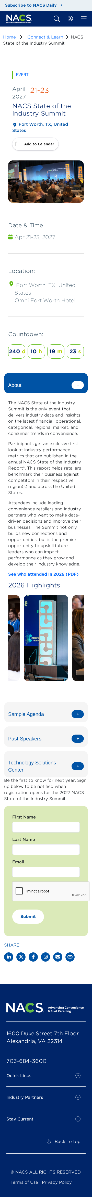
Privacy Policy (57, 1182)
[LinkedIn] (8, 957)
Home (9, 37)
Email (18, 862)
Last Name (23, 839)
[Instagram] (45, 957)
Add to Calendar (39, 143)
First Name (24, 817)
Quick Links (18, 1075)
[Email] (57, 957)
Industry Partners (24, 1097)
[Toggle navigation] (57, 18)
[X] (21, 957)
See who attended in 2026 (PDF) (43, 574)
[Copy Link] (70, 957)
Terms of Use (24, 1182)
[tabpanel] (46, 535)
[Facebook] (33, 957)
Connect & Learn (45, 37)
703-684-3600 (26, 1061)
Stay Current (19, 1119)
